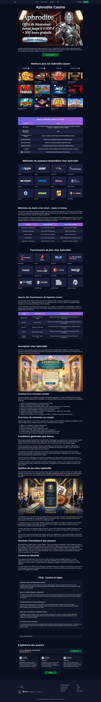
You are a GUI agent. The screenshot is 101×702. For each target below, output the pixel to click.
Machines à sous (74, 68)
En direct (41, 68)
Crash (57, 68)
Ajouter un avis (76, 651)
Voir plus (50, 672)
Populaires (25, 68)
